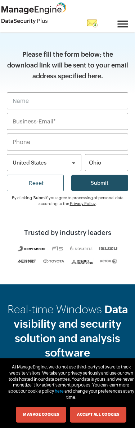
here (59, 391)
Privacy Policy (83, 203)
